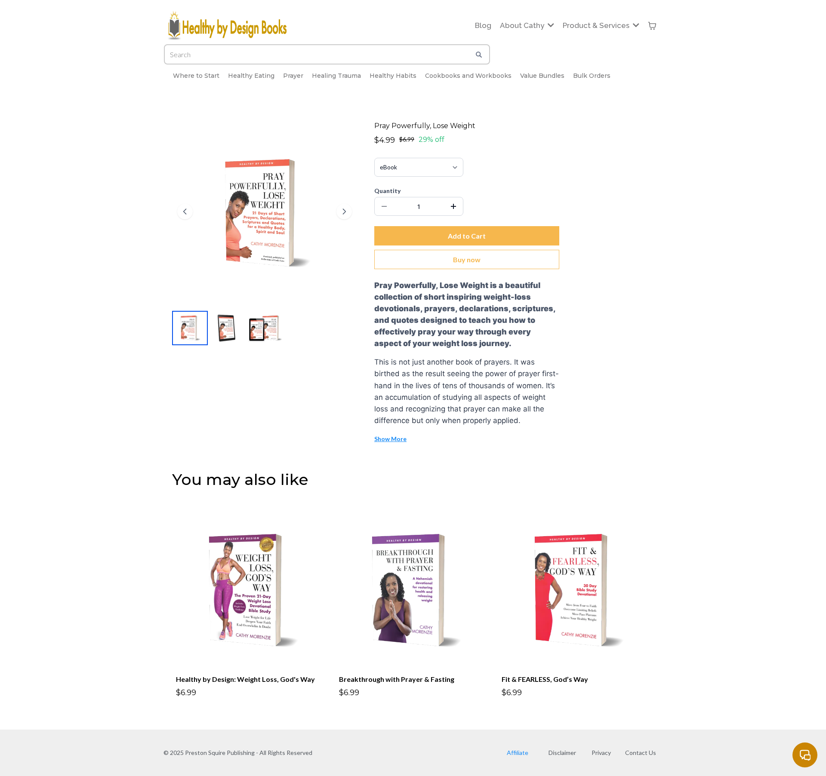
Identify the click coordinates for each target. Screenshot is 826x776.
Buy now (467, 259)
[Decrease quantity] (384, 206)
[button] (550, 25)
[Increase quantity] (453, 206)
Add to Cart (467, 236)
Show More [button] (390, 438)
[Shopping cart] (652, 25)
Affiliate (517, 752)
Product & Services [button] (597, 25)
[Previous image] (185, 211)
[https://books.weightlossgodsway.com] (227, 25)
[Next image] (344, 211)
